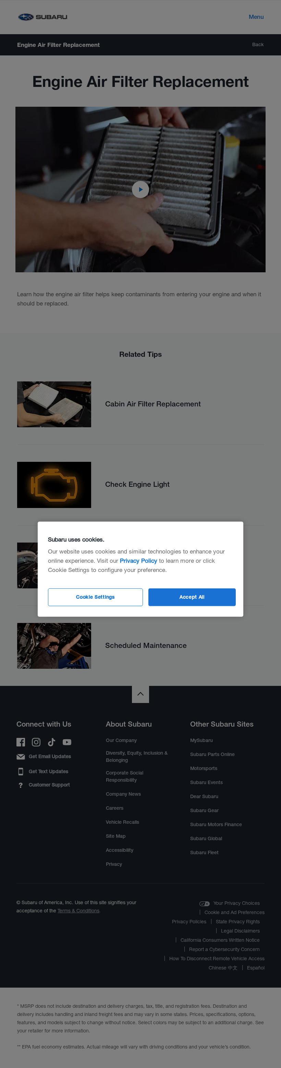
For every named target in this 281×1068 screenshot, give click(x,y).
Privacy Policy (138, 560)
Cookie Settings (95, 597)
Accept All (192, 597)
